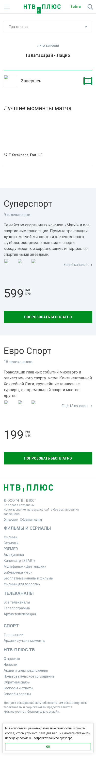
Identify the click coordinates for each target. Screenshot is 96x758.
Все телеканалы (17, 602)
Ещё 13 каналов (75, 406)
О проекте (11, 519)
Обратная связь (31, 519)
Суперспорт (28, 204)
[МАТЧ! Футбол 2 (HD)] (37, 265)
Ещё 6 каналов (76, 265)
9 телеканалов (17, 214)
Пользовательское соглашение (29, 676)
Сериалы (11, 543)
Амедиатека (14, 555)
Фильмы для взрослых (22, 584)
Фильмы (10, 537)
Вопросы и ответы (18, 688)
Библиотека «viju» (18, 572)
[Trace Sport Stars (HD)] (10, 406)
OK (48, 746)
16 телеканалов (18, 362)
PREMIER (11, 549)
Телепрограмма (17, 608)
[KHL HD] (37, 406)
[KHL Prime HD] (23, 406)
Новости (10, 665)
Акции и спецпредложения (26, 670)
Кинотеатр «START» (20, 561)
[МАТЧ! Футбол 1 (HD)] (23, 265)
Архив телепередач (20, 614)
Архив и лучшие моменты (24, 640)
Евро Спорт (27, 351)
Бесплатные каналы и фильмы (28, 578)
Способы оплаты (17, 694)
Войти (75, 7)
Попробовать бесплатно (48, 317)
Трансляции (19, 27)
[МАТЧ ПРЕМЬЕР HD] (10, 265)
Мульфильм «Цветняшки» (25, 566)
